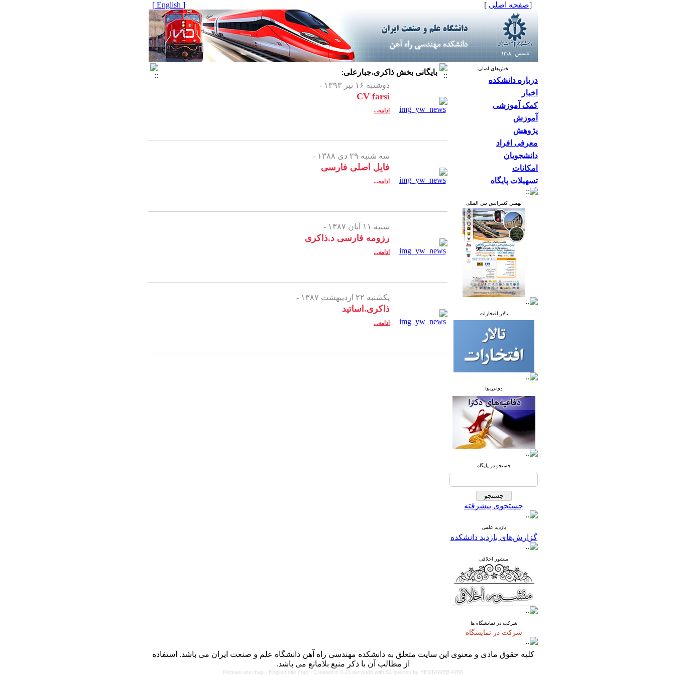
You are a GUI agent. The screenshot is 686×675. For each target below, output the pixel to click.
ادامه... (382, 110)
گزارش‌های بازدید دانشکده (493, 537)
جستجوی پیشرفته (493, 505)
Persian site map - (246, 672)
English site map (289, 672)
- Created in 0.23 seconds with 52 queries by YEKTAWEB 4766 (386, 672)
